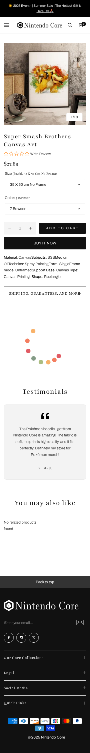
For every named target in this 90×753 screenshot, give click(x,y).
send (80, 622)
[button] (45, 582)
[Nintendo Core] (39, 25)
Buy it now (45, 243)
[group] (45, 84)
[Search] (69, 25)
